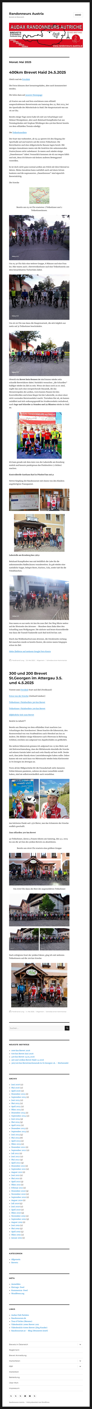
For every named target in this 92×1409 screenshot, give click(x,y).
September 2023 (18, 1131)
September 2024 (18, 1116)
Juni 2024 (15, 1119)
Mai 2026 (15, 1088)
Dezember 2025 (18, 1094)
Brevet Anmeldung (17, 1355)
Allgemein (41, 660)
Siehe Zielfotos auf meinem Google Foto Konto (30, 651)
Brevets (14, 1262)
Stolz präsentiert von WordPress (37, 1402)
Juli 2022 (15, 1153)
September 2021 (18, 1169)
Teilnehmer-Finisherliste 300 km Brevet (27, 702)
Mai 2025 (15, 1103)
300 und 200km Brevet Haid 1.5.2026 (27, 1060)
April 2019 (15, 1231)
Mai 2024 (15, 1122)
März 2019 (16, 1235)
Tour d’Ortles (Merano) (21, 1321)
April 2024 (16, 1125)
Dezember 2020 (18, 1191)
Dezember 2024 (18, 1113)
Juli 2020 (15, 1203)
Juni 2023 (15, 1135)
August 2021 (16, 1172)
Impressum (14, 1388)
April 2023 (15, 1141)
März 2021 (16, 1185)
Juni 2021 (15, 1175)
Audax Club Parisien (20, 1315)
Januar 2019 (16, 1238)
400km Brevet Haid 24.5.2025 (37, 72)
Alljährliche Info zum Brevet (21, 715)
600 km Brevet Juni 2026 (22, 1054)
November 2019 (18, 1216)
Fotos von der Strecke (18, 696)
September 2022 (18, 1150)
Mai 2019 (15, 1228)
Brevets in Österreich (18, 1344)
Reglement (14, 1350)
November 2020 (18, 1194)
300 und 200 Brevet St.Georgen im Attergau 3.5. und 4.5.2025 (35, 678)
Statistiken (14, 1372)
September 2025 (18, 1097)
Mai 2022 (15, 1160)
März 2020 (16, 1213)
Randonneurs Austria (26, 14)
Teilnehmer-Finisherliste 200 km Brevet (27, 708)
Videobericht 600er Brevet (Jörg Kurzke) (29, 1327)
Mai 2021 (15, 1178)
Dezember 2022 (18, 1147)
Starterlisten (14, 1361)
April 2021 (15, 1181)
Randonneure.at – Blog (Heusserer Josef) (29, 1331)
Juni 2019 (15, 1225)
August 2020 (17, 1200)
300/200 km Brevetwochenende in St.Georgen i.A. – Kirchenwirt (40, 1063)
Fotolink (26, 79)
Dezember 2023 (18, 1128)
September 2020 (18, 1197)
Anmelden (16, 1284)
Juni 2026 (15, 1084)
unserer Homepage (33, 95)
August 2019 (16, 1222)
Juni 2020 (15, 1206)
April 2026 (16, 1091)
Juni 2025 (15, 1100)
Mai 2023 (15, 1138)
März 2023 (16, 1144)
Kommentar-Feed (19, 1290)
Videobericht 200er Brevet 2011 (25, 1324)
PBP (11, 1366)
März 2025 (16, 1109)
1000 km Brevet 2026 (20, 1050)
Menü (78, 15)
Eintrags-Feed (17, 1287)
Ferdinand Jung (18, 660)
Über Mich (13, 1383)
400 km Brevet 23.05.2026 (23, 1057)
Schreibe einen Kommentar (57, 660)
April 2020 (16, 1210)
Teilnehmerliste (19, 132)
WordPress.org (17, 1293)
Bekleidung (14, 1377)
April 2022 (16, 1163)
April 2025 (16, 1106)
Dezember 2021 (18, 1166)
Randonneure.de (18, 1318)
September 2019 (18, 1219)
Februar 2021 (17, 1188)
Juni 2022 (15, 1156)
